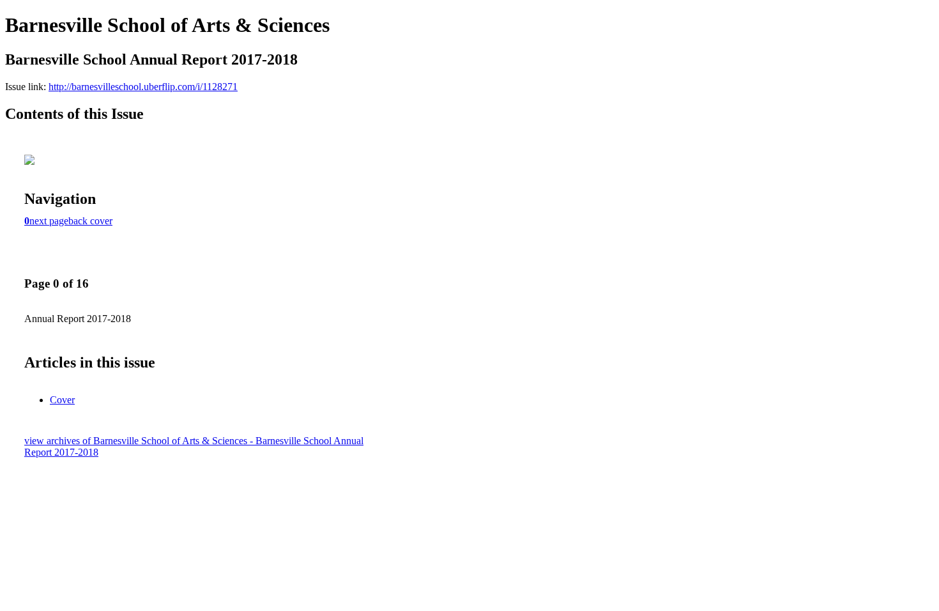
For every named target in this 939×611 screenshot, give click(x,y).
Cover (62, 399)
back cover (90, 220)
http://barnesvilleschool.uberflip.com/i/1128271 (143, 86)
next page (48, 220)
